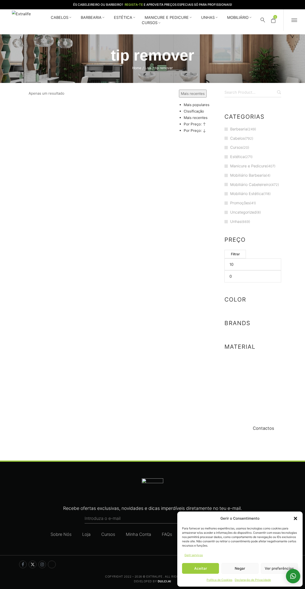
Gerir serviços (193, 555)
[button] (295, 518)
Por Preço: (193, 124)
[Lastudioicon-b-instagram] (42, 564)
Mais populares (196, 104)
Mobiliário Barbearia (248, 175)
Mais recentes (196, 117)
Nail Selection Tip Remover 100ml (53, 246)
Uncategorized (243, 212)
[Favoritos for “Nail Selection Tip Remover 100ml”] (57, 225)
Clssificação (194, 111)
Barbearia (238, 129)
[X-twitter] (32, 564)
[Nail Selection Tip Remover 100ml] (54, 185)
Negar (240, 568)
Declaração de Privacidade (253, 580)
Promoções (240, 202)
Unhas (235, 221)
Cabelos (237, 138)
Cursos (236, 147)
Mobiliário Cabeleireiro (250, 184)
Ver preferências (279, 568)
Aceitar (200, 568)
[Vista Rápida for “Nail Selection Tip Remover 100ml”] (36, 237)
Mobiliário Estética (246, 193)
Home (136, 68)
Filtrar (235, 254)
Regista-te (134, 4)
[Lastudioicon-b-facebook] (23, 564)
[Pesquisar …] (262, 20)
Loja (148, 68)
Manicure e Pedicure (248, 166)
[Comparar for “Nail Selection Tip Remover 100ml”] (69, 225)
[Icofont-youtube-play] (52, 564)
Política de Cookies (219, 580)
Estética (237, 156)
